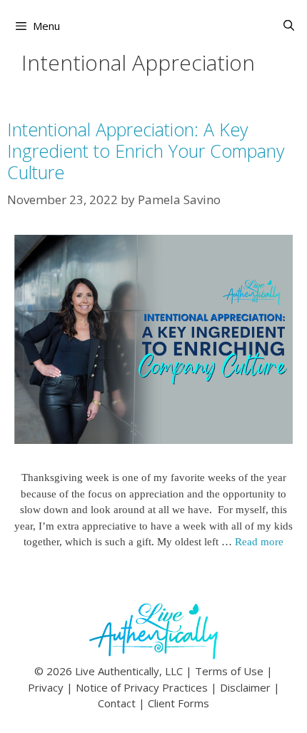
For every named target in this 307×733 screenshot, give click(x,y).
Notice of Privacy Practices (142, 687)
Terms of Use (229, 671)
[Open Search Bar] (289, 25)
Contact (117, 703)
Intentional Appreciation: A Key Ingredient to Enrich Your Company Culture (145, 150)
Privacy (46, 687)
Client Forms (178, 703)
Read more (259, 541)
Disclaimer (245, 687)
